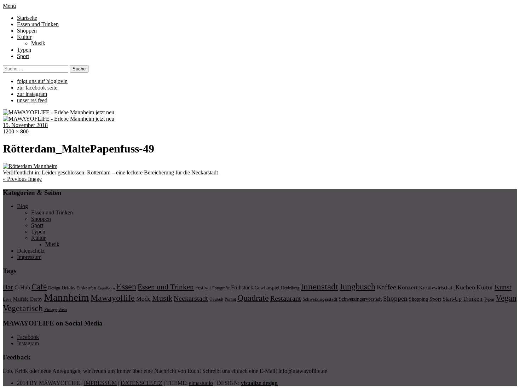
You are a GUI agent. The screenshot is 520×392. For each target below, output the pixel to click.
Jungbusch (357, 286)
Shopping (418, 299)
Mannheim (66, 297)
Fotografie (221, 288)
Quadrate (253, 297)
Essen (126, 286)
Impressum (29, 257)
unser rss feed (32, 100)
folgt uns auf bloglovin (42, 81)
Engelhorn (106, 288)
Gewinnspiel (267, 287)
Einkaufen (86, 287)
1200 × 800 (16, 131)
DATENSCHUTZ (141, 383)
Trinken (473, 298)
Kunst (503, 287)
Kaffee (386, 287)
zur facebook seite (37, 88)
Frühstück (242, 287)
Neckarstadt (191, 298)
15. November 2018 (25, 125)
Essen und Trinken (38, 24)
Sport (23, 56)
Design (54, 288)
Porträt (230, 299)
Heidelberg (290, 288)
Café (39, 286)
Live (7, 299)
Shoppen (27, 31)
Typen (24, 50)
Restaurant (285, 298)
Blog (22, 206)
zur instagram (32, 94)
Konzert (408, 287)
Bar (8, 287)
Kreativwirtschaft (436, 287)
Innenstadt (319, 286)
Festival (203, 287)
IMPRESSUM (100, 383)
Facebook (28, 337)
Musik (38, 43)
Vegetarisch (23, 308)
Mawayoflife (113, 297)
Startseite (27, 18)
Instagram (28, 343)
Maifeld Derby (27, 299)
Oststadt (216, 299)
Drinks (68, 287)
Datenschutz (31, 251)
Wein (62, 309)
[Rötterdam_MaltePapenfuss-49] (30, 166)
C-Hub (22, 287)
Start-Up (452, 299)
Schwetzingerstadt (319, 299)
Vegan (506, 298)
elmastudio (201, 383)
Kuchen (465, 287)
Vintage (50, 309)
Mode (143, 298)
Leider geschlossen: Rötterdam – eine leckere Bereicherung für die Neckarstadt (130, 172)
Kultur (24, 37)
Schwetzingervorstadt (360, 299)
